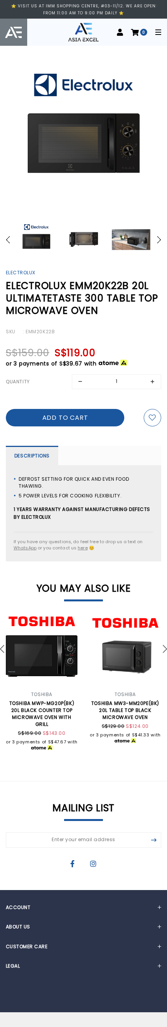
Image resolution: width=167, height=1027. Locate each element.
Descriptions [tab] (32, 455)
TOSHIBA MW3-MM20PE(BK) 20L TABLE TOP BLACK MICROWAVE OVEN (125, 710)
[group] (36, 239)
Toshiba (41, 694)
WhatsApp (25, 548)
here (82, 548)
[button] (10, 239)
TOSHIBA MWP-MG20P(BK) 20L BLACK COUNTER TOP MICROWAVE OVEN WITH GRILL (42, 713)
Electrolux (20, 272)
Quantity (18, 381)
